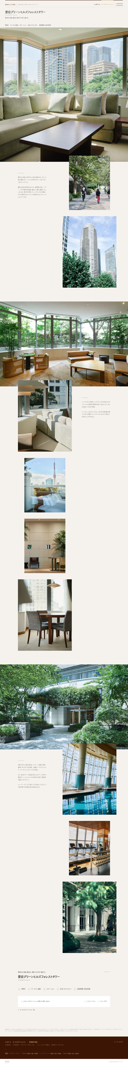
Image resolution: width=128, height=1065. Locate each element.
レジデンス (97, 4)
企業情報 (8, 1045)
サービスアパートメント (107, 4)
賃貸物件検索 (33, 1042)
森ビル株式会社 (7, 1062)
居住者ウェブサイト (56, 1045)
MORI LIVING (10, 4)
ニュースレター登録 (42, 1045)
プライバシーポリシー (26, 1045)
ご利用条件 (15, 1045)
